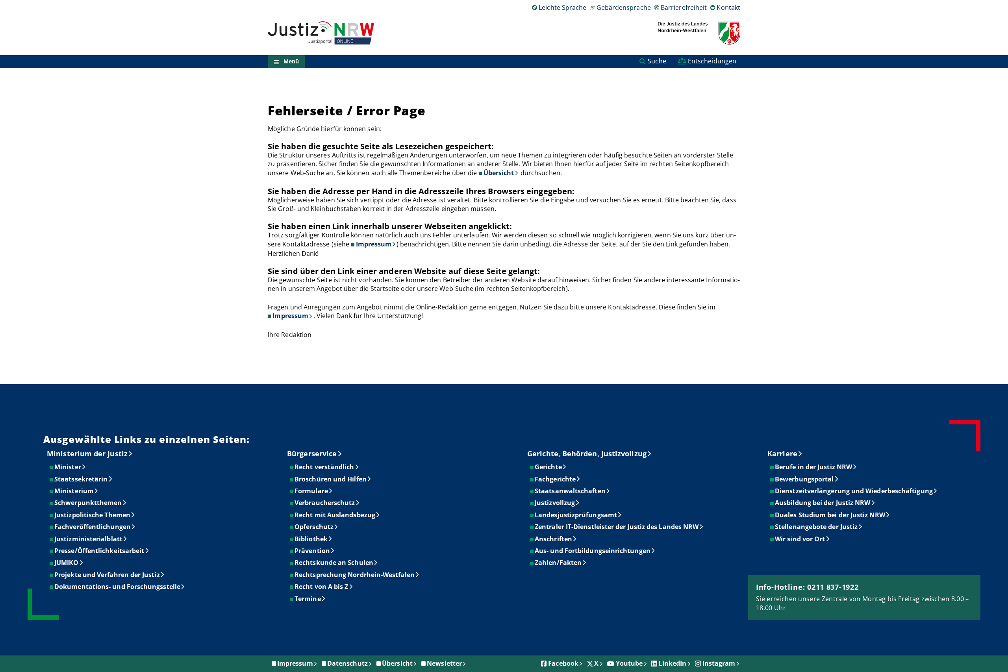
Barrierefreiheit (684, 7)
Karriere (782, 453)
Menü (291, 61)
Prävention (312, 550)
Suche (657, 61)
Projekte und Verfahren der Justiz (107, 574)
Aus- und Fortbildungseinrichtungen (593, 550)
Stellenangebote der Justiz (817, 526)
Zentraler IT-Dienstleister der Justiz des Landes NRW (617, 526)
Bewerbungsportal (805, 479)
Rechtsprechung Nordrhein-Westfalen (355, 574)
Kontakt (728, 7)
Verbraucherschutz (325, 502)
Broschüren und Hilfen (331, 479)
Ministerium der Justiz (87, 453)
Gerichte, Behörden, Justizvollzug (587, 453)
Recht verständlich (324, 467)
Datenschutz (347, 663)
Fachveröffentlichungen (93, 526)
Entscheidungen (712, 61)
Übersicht (499, 172)
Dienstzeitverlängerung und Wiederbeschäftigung (854, 491)
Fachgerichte (556, 479)
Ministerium (74, 491)
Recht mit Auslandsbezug (335, 515)
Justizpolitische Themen (92, 515)
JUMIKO (66, 562)
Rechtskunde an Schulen (334, 562)
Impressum (374, 244)
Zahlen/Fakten (559, 562)
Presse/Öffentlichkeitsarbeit (99, 550)
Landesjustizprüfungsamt (576, 515)
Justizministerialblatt (88, 539)
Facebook (563, 663)
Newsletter (444, 663)
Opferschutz (314, 526)
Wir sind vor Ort (800, 539)
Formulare (311, 491)
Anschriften (554, 539)
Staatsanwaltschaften (571, 491)
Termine (308, 598)
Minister (68, 467)
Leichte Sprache (562, 7)
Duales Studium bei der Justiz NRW (830, 515)
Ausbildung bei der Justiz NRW (823, 502)
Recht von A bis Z (321, 586)
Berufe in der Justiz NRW (814, 467)
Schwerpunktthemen (88, 502)
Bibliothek (311, 539)
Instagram (719, 663)
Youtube (629, 663)
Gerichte (549, 467)
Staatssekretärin (81, 479)
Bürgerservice (312, 453)
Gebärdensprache (623, 7)
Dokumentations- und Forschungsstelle (117, 586)
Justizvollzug (555, 502)
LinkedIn (673, 663)
